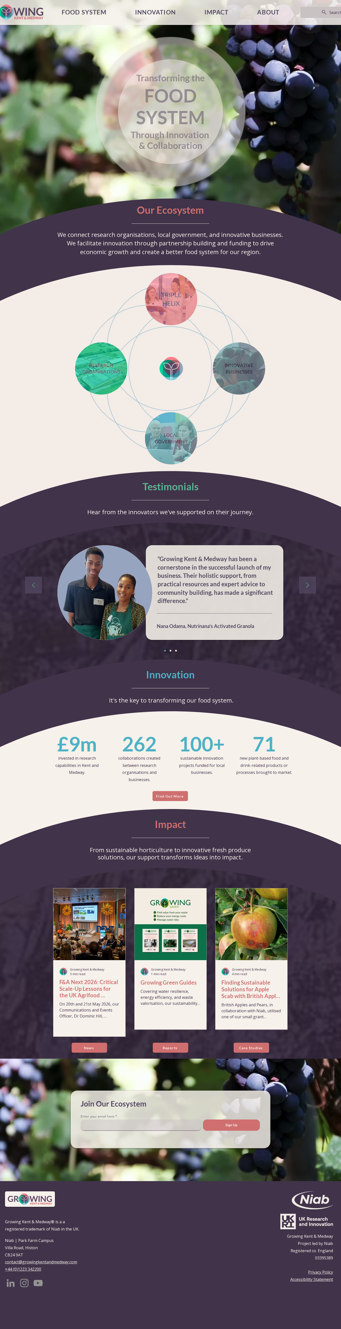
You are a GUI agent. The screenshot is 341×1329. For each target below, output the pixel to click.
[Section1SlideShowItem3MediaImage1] (176, 650)
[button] (216, 12)
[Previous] (33, 585)
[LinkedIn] (10, 1283)
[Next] (307, 585)
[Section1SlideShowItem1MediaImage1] (165, 650)
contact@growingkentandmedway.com (41, 1262)
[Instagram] (24, 1283)
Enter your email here (97, 1116)
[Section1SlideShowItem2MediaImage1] (170, 650)
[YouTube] (38, 1283)
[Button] (89, 1001)
